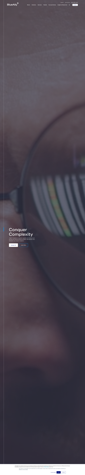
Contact (75, 4)
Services (40, 4)
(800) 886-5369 (74, 2)
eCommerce (67, 2)
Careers (62, 2)
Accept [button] (59, 472)
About (28, 4)
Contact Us (13, 245)
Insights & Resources (62, 4)
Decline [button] (63, 472)
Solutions (34, 4)
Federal (45, 4)
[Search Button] (69, 4)
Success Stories (52, 4)
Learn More (23, 245)
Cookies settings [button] (53, 472)
